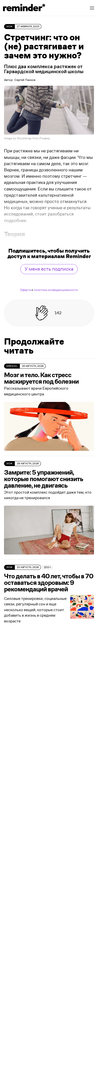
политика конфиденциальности (56, 289)
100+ (47, 567)
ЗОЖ (9, 26)
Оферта (25, 289)
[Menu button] (92, 8)
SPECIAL (12, 366)
